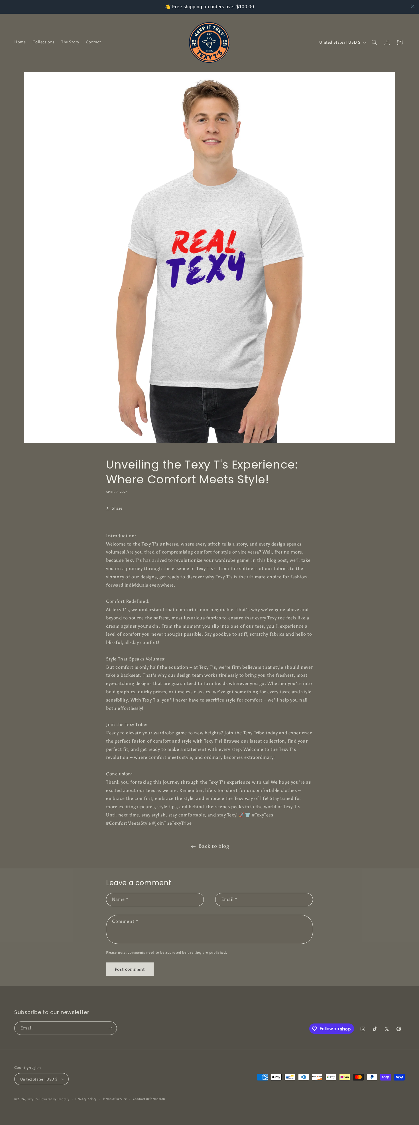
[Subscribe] (110, 1028)
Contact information (149, 1099)
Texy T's (33, 1099)
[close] (413, 6)
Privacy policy (86, 1099)
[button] (374, 42)
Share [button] (117, 508)
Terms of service (115, 1099)
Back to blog (213, 846)
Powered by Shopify (54, 1099)
